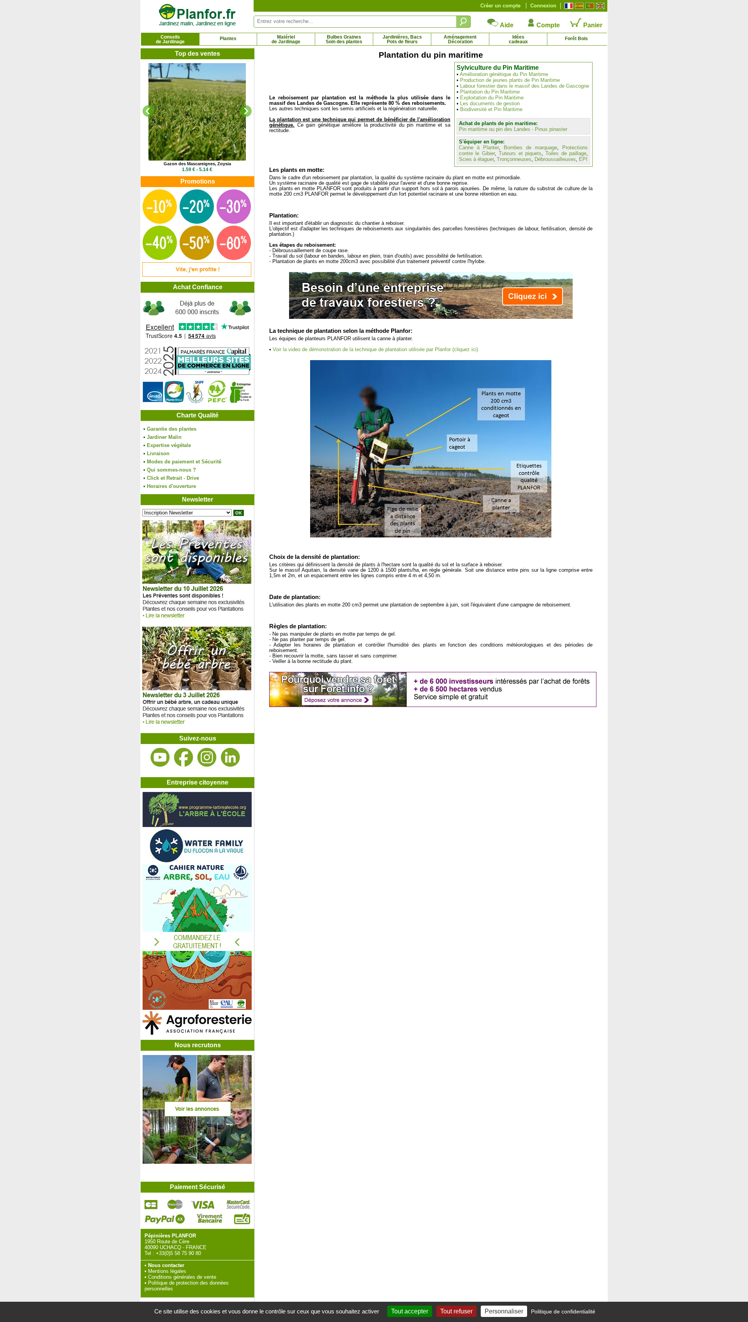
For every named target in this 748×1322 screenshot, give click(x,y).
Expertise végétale (169, 445)
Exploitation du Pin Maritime (492, 98)
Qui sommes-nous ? (171, 470)
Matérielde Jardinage (286, 39)
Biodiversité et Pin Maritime (491, 109)
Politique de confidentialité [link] (563, 1311)
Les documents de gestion (490, 103)
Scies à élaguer (476, 159)
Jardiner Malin (164, 437)
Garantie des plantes (171, 429)
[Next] (246, 111)
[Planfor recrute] (197, 1162)
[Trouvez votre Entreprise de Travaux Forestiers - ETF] (431, 317)
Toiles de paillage (565, 153)
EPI (583, 159)
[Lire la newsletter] (196, 620)
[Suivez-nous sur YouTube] (160, 757)
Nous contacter (166, 1265)
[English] (599, 6)
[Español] (578, 6)
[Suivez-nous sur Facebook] (183, 757)
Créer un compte (500, 6)
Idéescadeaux (518, 39)
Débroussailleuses (555, 159)
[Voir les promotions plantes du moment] (196, 275)
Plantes (228, 38)
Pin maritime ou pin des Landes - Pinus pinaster (513, 129)
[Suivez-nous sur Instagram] (207, 757)
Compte (547, 25)
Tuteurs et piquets (520, 153)
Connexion (543, 6)
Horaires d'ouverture (171, 486)
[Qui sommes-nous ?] (197, 351)
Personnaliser (504, 1311)
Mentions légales (167, 1271)
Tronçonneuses (514, 159)
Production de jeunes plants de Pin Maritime (510, 80)
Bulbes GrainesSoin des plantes (344, 39)
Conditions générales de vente (182, 1277)
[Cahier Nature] (197, 1008)
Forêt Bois (576, 38)
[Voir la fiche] (197, 112)
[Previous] (148, 111)
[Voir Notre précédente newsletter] (196, 726)
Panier (592, 25)
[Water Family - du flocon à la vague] (197, 861)
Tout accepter (409, 1311)
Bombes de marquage (530, 147)
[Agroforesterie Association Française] (197, 1033)
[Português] (589, 6)
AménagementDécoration (460, 39)
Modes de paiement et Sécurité (184, 462)
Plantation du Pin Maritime (490, 92)
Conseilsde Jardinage (170, 39)
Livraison (158, 453)
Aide (506, 25)
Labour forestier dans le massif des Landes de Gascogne (524, 86)
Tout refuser (456, 1311)
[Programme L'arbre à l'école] (197, 825)
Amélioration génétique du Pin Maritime (504, 74)
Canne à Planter (479, 147)
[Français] (568, 6)
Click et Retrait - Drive (173, 478)
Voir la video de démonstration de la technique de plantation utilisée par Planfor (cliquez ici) (375, 349)
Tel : (149, 1253)
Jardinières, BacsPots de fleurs (402, 39)
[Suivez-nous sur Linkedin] (230, 757)
